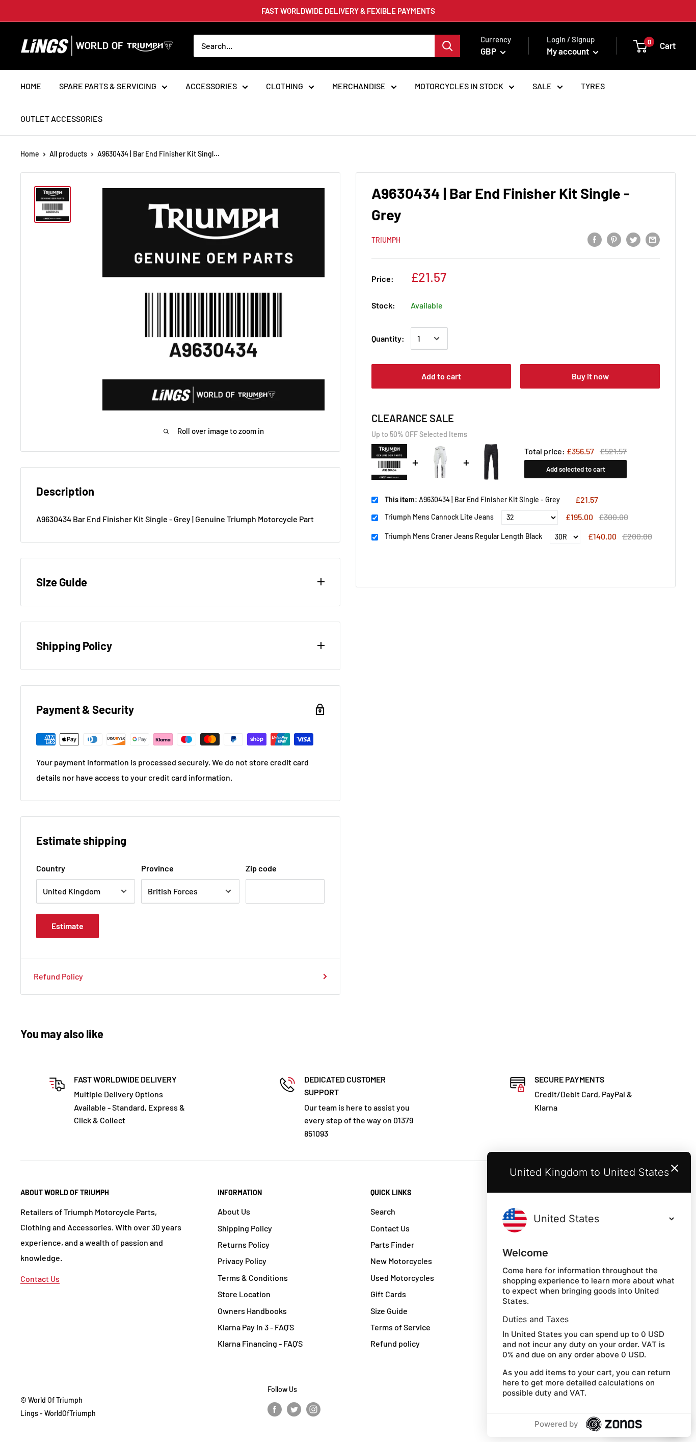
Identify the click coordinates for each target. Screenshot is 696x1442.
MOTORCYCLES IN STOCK (459, 86)
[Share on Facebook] (594, 239)
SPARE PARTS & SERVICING (107, 86)
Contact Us (40, 1278)
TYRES (593, 86)
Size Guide (389, 1311)
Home (29, 153)
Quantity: (388, 338)
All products (68, 153)
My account (569, 51)
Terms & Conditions (253, 1277)
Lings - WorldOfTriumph (58, 1413)
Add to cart (441, 376)
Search (382, 1211)
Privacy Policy (242, 1261)
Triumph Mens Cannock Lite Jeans (439, 516)
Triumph (385, 240)
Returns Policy (244, 1244)
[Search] (447, 46)
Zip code (261, 868)
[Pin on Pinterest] (614, 239)
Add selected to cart (575, 469)
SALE (542, 86)
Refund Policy (58, 976)
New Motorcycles (401, 1261)
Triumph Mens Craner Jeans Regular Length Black (463, 536)
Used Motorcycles (402, 1277)
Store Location (244, 1294)
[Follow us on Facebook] (274, 1409)
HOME (30, 86)
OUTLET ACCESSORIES (61, 118)
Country (50, 868)
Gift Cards (388, 1294)
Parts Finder (392, 1244)
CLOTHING (284, 86)
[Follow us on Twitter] (294, 1409)
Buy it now (590, 376)
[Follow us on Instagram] (313, 1409)
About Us (234, 1211)
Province (157, 868)
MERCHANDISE (359, 86)
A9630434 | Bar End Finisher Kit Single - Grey (472, 499)
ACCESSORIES (211, 86)
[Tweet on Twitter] (633, 239)
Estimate (67, 926)
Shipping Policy (245, 1228)
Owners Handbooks (252, 1311)
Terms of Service (400, 1327)
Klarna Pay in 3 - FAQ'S (256, 1327)
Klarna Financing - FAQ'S (260, 1343)
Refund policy (395, 1343)
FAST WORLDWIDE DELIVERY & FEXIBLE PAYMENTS (348, 10)
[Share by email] (653, 239)
